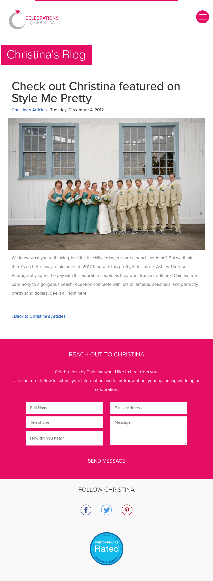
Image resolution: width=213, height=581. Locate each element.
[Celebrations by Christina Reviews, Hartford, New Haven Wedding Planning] (106, 555)
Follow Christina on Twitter (106, 510)
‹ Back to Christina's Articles (39, 316)
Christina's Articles (29, 110)
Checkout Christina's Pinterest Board (127, 510)
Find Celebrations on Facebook (86, 510)
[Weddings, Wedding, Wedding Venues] (106, 538)
